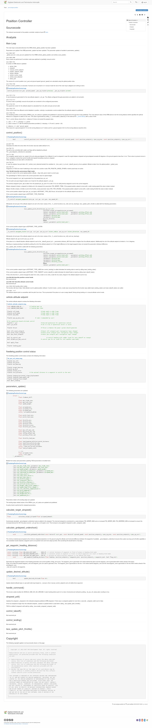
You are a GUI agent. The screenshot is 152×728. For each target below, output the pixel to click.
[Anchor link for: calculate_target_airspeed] (32, 510)
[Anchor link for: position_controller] (33, 20)
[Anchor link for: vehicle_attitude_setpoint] (29, 297)
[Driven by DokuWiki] (147, 720)
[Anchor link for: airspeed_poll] (21, 596)
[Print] (142, 14)
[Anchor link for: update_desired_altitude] (31, 571)
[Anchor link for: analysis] (17, 37)
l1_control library (80, 116)
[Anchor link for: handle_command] (25, 587)
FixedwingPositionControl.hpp (17, 137)
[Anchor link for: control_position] (23, 132)
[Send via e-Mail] (140, 14)
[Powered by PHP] (140, 720)
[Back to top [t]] (148, 25)
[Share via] (135, 14)
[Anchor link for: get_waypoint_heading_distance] (38, 545)
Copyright (132, 29)
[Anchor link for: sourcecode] (21, 27)
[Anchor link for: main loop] (17, 43)
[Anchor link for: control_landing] (23, 620)
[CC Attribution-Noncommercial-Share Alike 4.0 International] (8, 720)
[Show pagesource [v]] (148, 17)
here (46, 32)
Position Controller (133, 22)
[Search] (131, 2)
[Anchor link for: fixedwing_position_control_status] (37, 351)
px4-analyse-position (13, 7)
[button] (136, 2)
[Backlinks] (148, 22)
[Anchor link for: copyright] (19, 638)
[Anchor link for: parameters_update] (27, 386)
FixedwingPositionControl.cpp (17, 88)
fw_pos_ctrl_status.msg (15, 358)
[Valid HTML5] (142, 720)
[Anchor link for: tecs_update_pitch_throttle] (33, 629)
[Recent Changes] (137, 14)
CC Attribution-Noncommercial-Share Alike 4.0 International (16, 723)
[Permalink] (144, 14)
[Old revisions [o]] (148, 20)
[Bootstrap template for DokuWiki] (137, 720)
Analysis (132, 27)
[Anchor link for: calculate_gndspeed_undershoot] (39, 527)
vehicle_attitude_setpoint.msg (17, 304)
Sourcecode (132, 24)
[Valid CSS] (145, 720)
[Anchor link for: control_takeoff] (22, 611)
